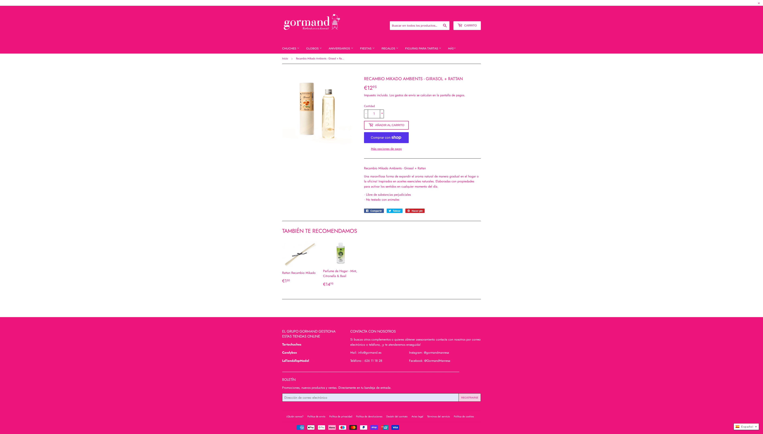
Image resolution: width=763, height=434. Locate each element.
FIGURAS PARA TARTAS (422, 48)
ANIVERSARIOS (340, 48)
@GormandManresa (437, 360)
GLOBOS (313, 48)
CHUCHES (289, 48)
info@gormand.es (369, 352)
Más (451, 48)
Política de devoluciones (369, 416)
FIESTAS (366, 48)
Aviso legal (417, 416)
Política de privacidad (340, 416)
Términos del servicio (438, 416)
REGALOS (389, 48)
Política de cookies (464, 416)
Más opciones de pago (386, 148)
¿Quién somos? (294, 416)
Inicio (285, 58)
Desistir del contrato (397, 416)
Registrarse (447, 16)
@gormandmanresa (436, 352)
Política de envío (316, 416)
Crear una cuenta (470, 16)
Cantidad (369, 106)
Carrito (470, 25)
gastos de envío (405, 95)
